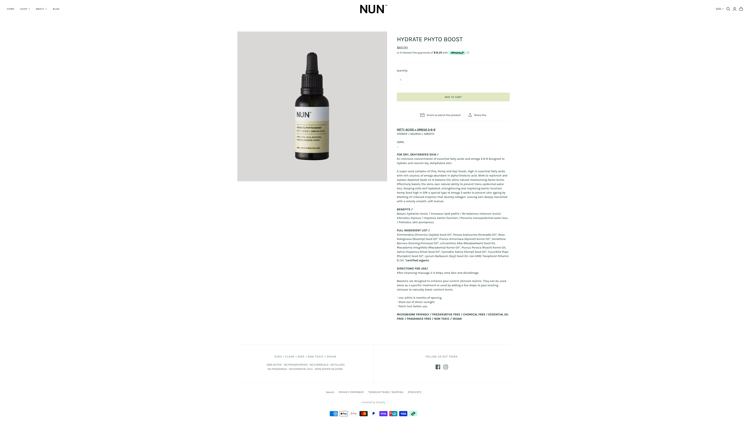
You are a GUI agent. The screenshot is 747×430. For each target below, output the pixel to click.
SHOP (23, 8)
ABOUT (40, 8)
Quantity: (402, 70)
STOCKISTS (414, 392)
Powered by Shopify (373, 402)
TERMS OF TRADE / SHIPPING (385, 392)
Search (330, 392)
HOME (10, 8)
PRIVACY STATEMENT (351, 392)
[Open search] (728, 9)
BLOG (56, 8)
